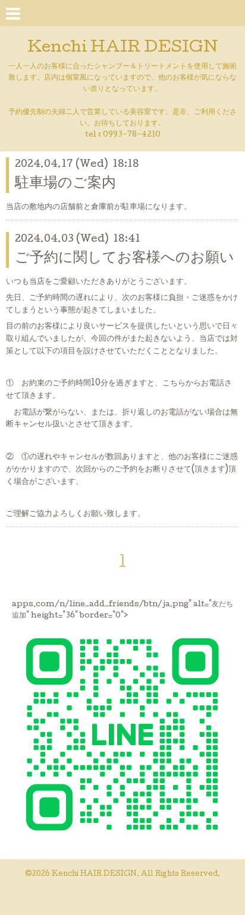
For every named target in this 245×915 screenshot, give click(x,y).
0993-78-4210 (132, 135)
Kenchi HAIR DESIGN (122, 48)
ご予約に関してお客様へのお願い (124, 259)
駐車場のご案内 (65, 184)
